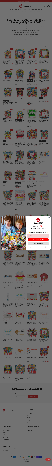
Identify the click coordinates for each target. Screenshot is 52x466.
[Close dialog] (49, 217)
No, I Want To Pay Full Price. (38, 243)
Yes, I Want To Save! (38, 239)
